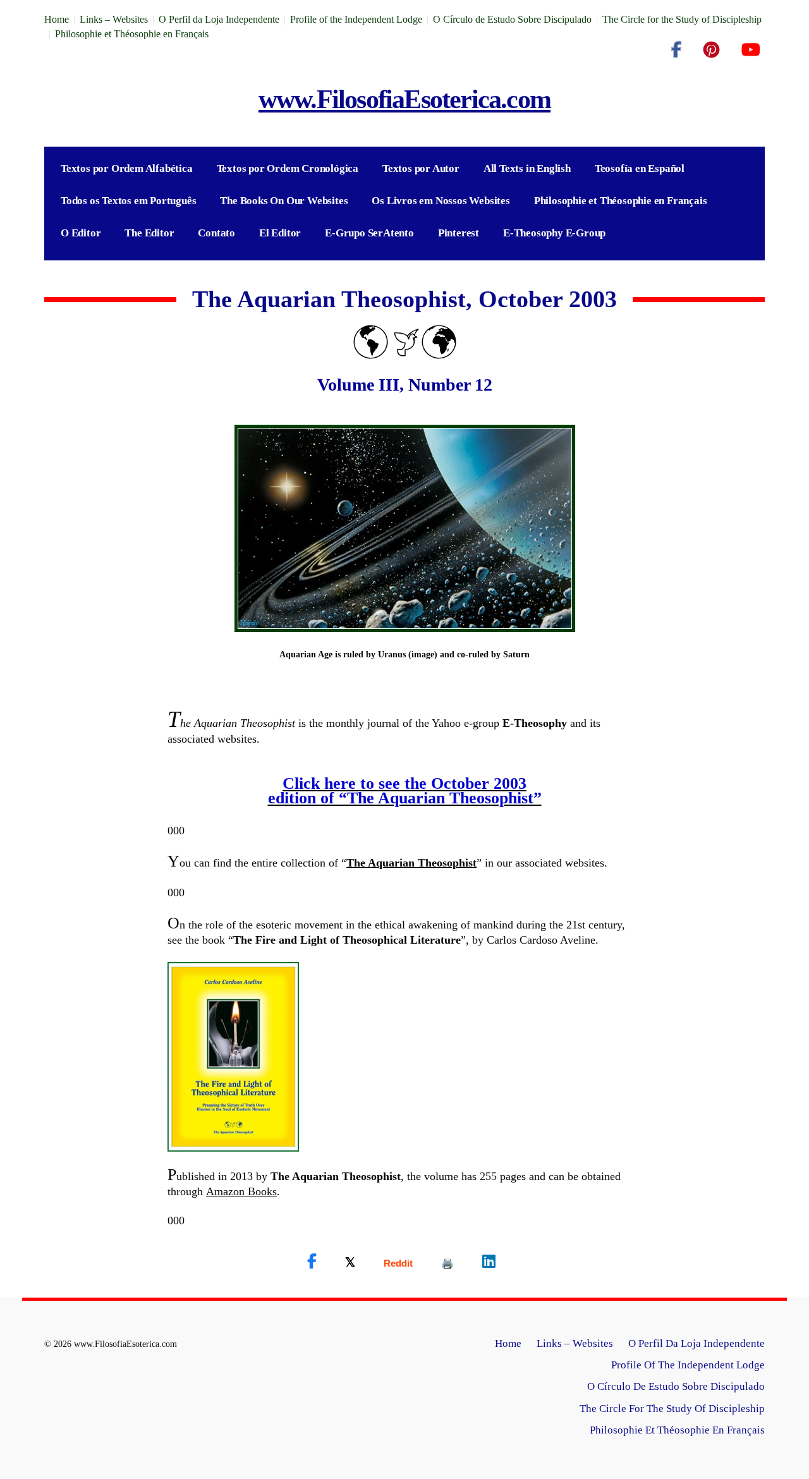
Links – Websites (114, 19)
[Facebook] (676, 50)
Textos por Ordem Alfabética (127, 168)
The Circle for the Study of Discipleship (682, 19)
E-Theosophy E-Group (554, 233)
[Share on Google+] (398, 1263)
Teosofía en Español (639, 168)
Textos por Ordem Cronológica (287, 168)
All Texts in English (527, 168)
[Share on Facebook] (312, 1261)
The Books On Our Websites (284, 201)
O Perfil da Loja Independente (219, 19)
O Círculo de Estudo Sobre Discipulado (512, 19)
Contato (216, 233)
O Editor (80, 233)
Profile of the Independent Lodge (356, 19)
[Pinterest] (711, 50)
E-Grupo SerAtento (369, 233)
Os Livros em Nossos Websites (440, 201)
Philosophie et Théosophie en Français (132, 33)
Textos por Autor (420, 168)
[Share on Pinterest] (447, 1263)
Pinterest (458, 233)
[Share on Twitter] (350, 1261)
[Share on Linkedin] (489, 1261)
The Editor (149, 233)
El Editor (280, 233)
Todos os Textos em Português (128, 201)
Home (56, 19)
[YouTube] (750, 50)
